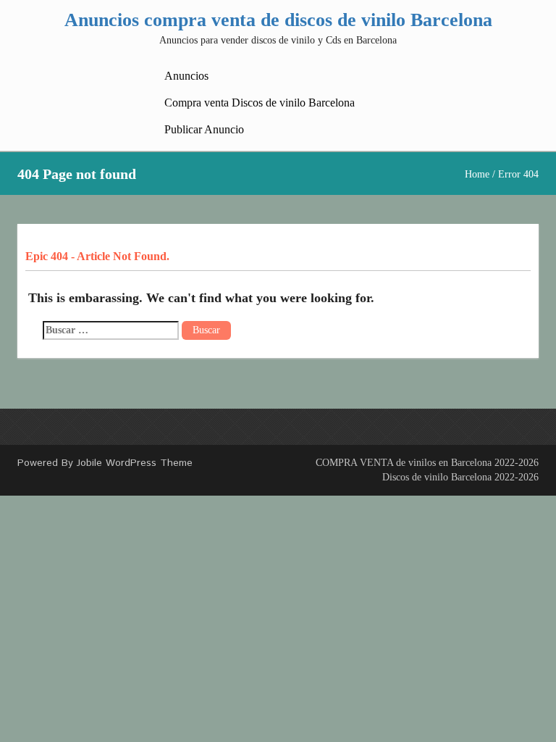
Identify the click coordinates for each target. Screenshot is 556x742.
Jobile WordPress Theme (135, 463)
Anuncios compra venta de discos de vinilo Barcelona (278, 19)
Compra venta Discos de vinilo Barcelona (259, 102)
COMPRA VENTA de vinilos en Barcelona (404, 462)
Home (477, 174)
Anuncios (186, 76)
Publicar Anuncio (204, 129)
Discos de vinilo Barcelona (437, 477)
